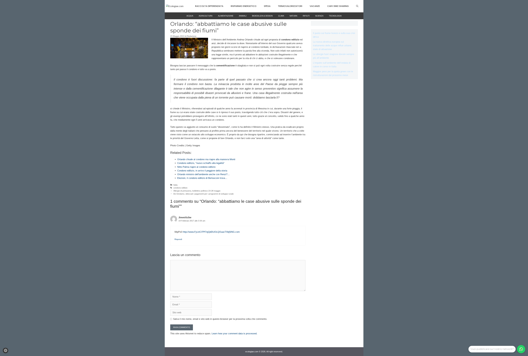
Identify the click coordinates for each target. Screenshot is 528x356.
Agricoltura (205, 16)
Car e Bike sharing (338, 6)
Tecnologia (335, 16)
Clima (281, 16)
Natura (293, 16)
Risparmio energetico (243, 6)
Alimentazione (225, 16)
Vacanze (315, 6)
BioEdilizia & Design (262, 16)
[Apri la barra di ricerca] (357, 6)
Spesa (267, 6)
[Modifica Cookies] (5, 350)
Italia (175, 185)
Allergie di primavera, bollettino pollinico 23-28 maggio (196, 191)
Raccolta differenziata (209, 6)
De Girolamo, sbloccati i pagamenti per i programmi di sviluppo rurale (203, 194)
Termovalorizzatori (290, 6)
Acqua (189, 16)
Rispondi (178, 239)
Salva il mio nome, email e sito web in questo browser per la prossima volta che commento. (220, 319)
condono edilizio (180, 188)
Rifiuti (306, 16)
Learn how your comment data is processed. (234, 333)
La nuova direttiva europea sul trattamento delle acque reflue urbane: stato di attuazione (332, 46)
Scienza (319, 16)
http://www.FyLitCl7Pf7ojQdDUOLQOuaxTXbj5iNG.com (211, 232)
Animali (243, 16)
